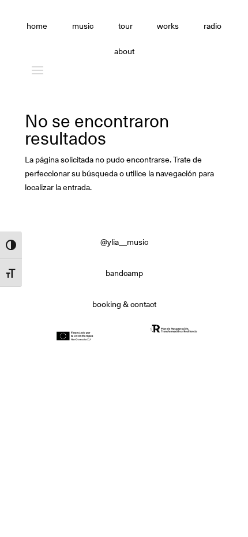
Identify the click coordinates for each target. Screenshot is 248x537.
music (82, 26)
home (37, 26)
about (124, 51)
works (168, 26)
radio (212, 26)
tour (125, 26)
